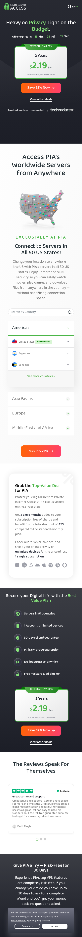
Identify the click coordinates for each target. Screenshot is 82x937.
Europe (18, 413)
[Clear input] (69, 312)
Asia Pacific (22, 399)
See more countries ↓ (41, 376)
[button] (37, 839)
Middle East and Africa (32, 428)
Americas (20, 328)
